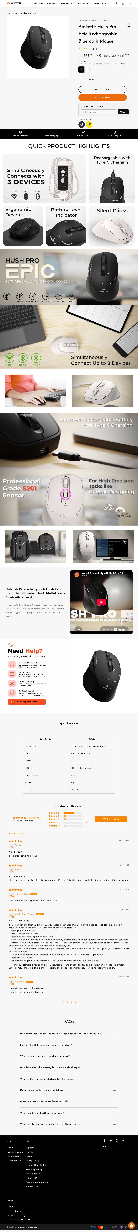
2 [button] (67, 1002)
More (104, 3)
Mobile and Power (67, 3)
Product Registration (36, 1165)
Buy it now (102, 97)
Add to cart (103, 89)
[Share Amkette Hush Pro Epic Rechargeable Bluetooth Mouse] (129, 25)
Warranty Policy (34, 1169)
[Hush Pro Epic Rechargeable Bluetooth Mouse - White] (88, 69)
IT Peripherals (14, 1160)
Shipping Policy (34, 1178)
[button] (115, 3)
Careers (30, 1156)
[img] (15, 841)
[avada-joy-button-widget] (131, 1225)
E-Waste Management (18, 1219)
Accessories (13, 1156)
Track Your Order (84, 3)
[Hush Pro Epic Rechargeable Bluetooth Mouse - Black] (81, 69)
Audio (10, 1147)
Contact (30, 1152)
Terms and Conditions (37, 1182)
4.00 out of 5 (34, 817)
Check (123, 112)
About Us (12, 1206)
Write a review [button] (111, 819)
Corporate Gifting (16, 1215)
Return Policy (33, 1173)
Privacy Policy (33, 1160)
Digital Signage (15, 1211)
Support (96, 3)
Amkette (17, 1227)
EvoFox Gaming (51, 3)
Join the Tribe (33, 1186)
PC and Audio (37, 3)
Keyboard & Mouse (24, 13)
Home (10, 13)
